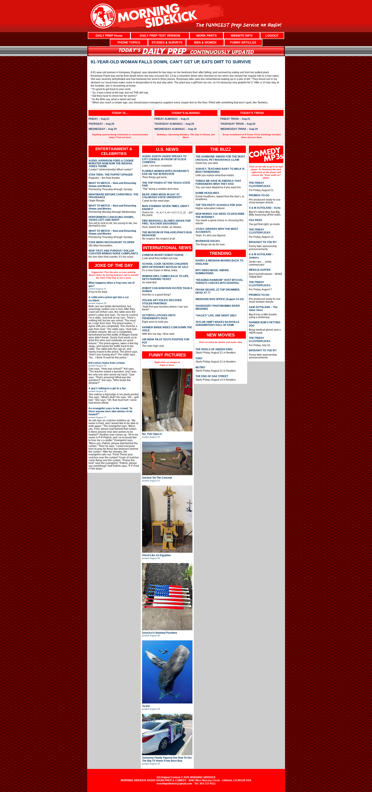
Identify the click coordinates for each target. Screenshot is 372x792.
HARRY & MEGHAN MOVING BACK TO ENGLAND (219, 262)
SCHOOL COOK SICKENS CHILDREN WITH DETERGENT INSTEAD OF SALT (165, 265)
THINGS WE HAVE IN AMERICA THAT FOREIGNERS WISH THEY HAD (218, 182)
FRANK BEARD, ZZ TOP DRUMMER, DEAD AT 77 (217, 291)
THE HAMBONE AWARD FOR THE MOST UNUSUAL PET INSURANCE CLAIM (220, 158)
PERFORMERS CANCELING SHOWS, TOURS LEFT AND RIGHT (111, 218)
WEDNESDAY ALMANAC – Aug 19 (175, 129)
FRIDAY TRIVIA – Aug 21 (235, 119)
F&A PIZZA (255, 220)
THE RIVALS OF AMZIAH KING (213, 349)
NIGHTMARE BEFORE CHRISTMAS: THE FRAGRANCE (113, 196)
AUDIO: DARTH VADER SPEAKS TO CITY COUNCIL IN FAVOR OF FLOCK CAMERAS (164, 159)
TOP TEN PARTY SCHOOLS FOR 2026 (218, 205)
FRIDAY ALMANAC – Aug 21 (171, 119)
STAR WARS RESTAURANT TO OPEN (111, 242)
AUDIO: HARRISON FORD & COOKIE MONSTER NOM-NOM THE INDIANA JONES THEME (111, 163)
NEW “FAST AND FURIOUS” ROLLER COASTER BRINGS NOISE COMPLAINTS (113, 252)
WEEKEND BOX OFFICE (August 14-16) (219, 299)
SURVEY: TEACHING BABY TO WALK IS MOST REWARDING (220, 170)
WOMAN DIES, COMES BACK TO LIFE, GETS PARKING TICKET (165, 278)
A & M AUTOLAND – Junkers (261, 256)
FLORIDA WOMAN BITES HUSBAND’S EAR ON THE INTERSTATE (165, 172)
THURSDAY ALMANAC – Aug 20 (174, 124)
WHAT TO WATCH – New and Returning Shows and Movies (112, 184)
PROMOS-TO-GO (259, 195)
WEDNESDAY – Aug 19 (102, 129)
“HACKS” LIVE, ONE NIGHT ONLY (216, 315)
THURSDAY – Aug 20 (101, 124)
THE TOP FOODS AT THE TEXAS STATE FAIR (166, 184)
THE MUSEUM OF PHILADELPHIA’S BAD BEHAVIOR (167, 234)
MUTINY (200, 367)
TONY (199, 358)
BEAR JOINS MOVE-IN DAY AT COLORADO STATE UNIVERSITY (162, 196)
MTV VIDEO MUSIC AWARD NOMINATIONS (212, 272)
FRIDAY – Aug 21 (98, 119)
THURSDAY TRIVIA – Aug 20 (237, 124)
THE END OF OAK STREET (211, 376)
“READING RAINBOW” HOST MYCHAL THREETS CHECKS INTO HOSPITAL (219, 282)
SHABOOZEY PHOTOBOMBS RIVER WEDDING (217, 307)
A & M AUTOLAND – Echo (265, 207)
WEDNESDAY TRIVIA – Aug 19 (239, 129)
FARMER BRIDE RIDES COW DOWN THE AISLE (167, 329)
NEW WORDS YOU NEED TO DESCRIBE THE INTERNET (220, 215)
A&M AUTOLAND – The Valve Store (263, 309)
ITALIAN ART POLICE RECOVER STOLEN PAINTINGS (162, 302)
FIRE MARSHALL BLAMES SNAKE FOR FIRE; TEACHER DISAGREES (166, 222)
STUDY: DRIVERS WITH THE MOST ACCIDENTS (216, 230)
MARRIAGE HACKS (207, 241)
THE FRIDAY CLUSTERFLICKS (259, 184)
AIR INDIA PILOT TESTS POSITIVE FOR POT (165, 341)
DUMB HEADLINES (207, 192)
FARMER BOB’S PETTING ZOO (264, 324)
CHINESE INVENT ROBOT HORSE (163, 255)
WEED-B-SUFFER (260, 269)
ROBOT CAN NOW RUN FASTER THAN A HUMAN (167, 290)
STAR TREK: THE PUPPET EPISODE (110, 174)
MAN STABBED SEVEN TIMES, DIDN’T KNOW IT (165, 207)
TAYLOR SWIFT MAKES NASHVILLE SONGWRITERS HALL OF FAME (217, 324)
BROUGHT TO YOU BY (263, 242)
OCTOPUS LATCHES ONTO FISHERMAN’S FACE (158, 317)
